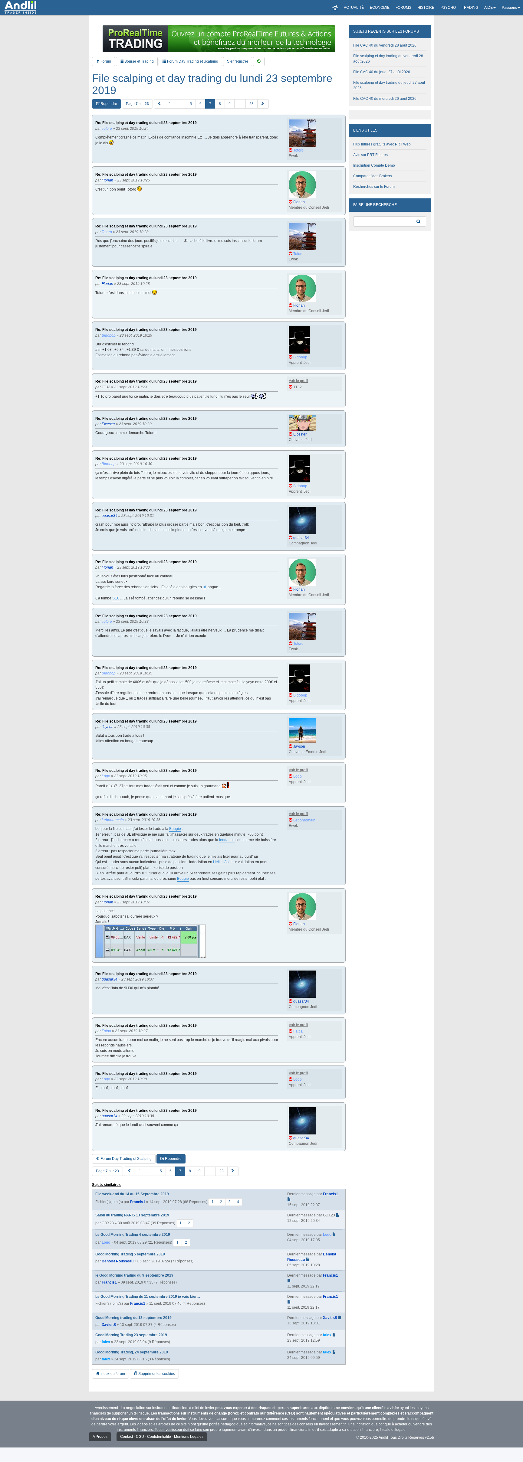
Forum (105, 61)
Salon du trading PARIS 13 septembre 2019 (132, 1215)
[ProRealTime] (219, 38)
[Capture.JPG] (150, 941)
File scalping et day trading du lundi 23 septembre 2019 (212, 84)
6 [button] (200, 104)
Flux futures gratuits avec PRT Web (382, 144)
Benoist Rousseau (117, 1261)
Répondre (108, 104)
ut (204, 587)
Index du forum (112, 1374)
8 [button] (220, 104)
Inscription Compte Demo (374, 165)
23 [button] (251, 104)
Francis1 (137, 1202)
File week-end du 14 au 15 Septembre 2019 (132, 1194)
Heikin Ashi (222, 862)
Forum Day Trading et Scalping (192, 61)
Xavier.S (109, 1325)
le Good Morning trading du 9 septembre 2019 (134, 1275)
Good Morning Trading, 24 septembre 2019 (131, 1352)
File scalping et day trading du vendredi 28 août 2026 (388, 59)
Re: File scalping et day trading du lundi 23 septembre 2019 (146, 123)
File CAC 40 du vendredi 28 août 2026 (384, 45)
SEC (116, 598)
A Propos (100, 1436)
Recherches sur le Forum (374, 186)
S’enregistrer (237, 61)
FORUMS (403, 7)
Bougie (175, 829)
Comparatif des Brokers (372, 176)
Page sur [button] (137, 104)
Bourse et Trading (138, 61)
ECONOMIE (380, 7)
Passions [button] (509, 7)
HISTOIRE (425, 7)
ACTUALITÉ (354, 7)
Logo (106, 1242)
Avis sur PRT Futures (370, 155)
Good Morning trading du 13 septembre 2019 (133, 1318)
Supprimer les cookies (156, 1374)
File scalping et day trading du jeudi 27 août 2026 (389, 85)
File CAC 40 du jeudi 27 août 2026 (381, 72)
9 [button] (230, 104)
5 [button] (191, 104)
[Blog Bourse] (20, 7)
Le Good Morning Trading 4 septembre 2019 (132, 1234)
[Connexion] (259, 61)
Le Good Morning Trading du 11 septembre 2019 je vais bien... (147, 1296)
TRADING (470, 7)
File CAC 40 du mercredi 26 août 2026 (384, 98)
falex (106, 1342)
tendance (227, 840)
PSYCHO (448, 7)
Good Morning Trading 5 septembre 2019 (130, 1254)
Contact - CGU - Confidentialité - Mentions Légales (161, 1436)
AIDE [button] (488, 7)
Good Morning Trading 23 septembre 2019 (131, 1335)
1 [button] (170, 104)
